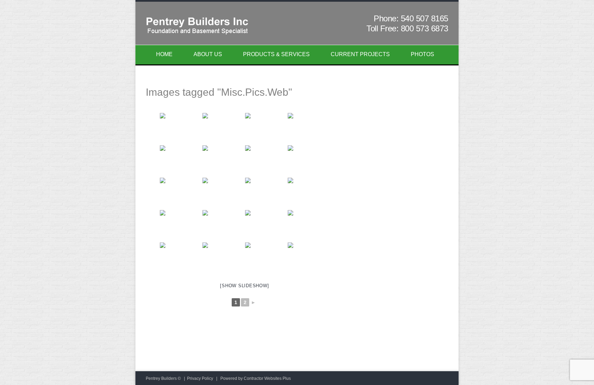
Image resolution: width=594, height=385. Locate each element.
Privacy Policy (200, 378)
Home (164, 54)
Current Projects (360, 54)
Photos (422, 54)
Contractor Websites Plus (267, 378)
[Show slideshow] (244, 285)
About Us (208, 54)
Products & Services (276, 54)
